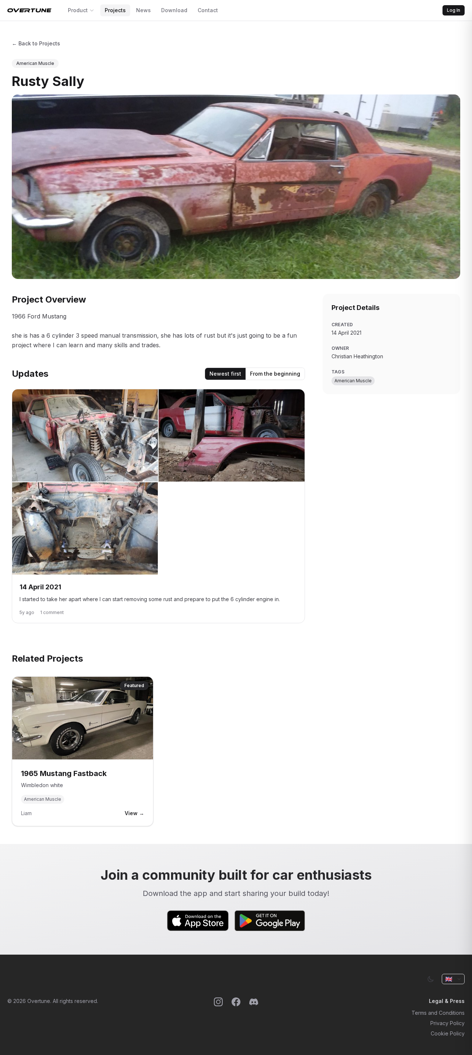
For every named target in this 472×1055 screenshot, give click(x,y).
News (143, 10)
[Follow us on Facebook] (236, 1017)
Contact (208, 10)
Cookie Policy (448, 1033)
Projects (115, 10)
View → (134, 813)
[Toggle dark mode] (430, 979)
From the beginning (275, 373)
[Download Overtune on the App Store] (198, 920)
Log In (453, 10)
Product (78, 10)
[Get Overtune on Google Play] (270, 920)
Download (174, 10)
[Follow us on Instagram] (218, 1017)
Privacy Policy (447, 1023)
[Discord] (253, 1017)
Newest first (225, 373)
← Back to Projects (36, 43)
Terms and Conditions (438, 1013)
